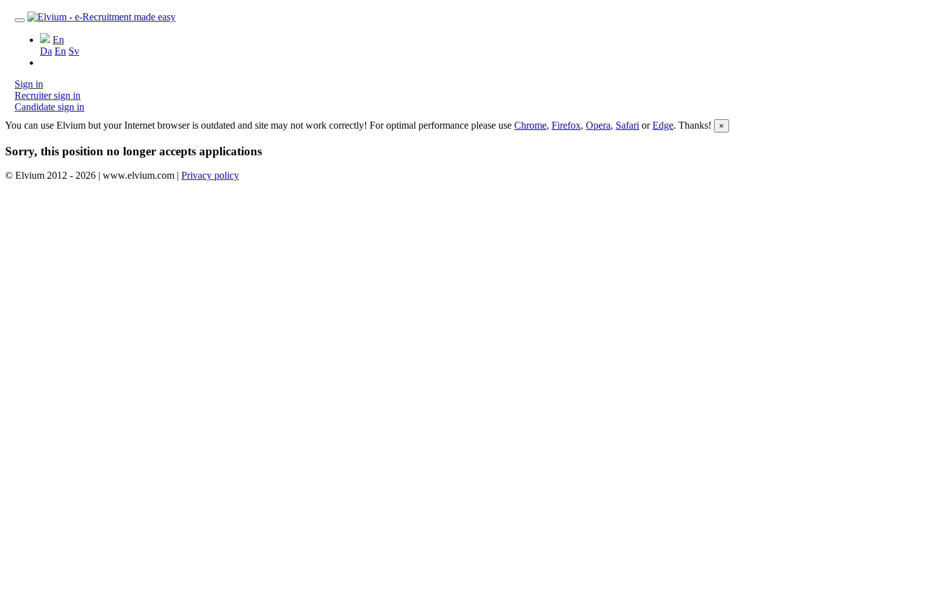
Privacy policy (210, 175)
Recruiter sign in (48, 95)
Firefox (566, 125)
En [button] (58, 39)
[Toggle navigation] (20, 20)
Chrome (530, 125)
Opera (598, 125)
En (60, 51)
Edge (662, 125)
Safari (627, 125)
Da (46, 51)
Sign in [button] (29, 84)
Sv (73, 51)
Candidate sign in (49, 106)
